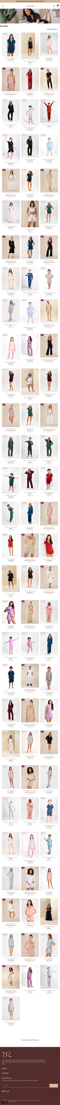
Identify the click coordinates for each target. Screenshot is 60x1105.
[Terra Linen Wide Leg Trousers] (11, 743)
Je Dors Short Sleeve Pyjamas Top (11, 58)
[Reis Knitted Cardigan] (11, 415)
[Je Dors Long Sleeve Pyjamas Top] (11, 111)
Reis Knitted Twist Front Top (49, 194)
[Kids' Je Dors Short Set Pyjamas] (30, 112)
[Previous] (12, 1)
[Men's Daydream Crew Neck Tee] (49, 79)
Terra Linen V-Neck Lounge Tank (30, 61)
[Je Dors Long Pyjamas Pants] (30, 79)
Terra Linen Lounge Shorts (11, 593)
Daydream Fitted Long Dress (11, 990)
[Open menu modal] (2, 6)
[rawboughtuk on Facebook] (3, 1091)
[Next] (48, 1)
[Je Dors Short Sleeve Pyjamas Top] (11, 44)
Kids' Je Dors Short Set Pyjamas (30, 127)
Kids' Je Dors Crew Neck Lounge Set (49, 124)
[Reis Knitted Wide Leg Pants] (11, 181)
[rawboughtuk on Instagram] (6, 1091)
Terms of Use (30, 1100)
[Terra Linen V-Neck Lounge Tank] (30, 46)
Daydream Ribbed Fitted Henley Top (30, 790)
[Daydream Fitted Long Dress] (11, 977)
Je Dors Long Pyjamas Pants (30, 159)
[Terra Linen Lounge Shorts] (30, 214)
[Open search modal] (53, 6)
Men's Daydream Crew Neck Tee (49, 324)
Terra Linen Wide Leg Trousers (49, 926)
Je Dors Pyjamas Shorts (49, 58)
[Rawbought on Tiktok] (8, 1091)
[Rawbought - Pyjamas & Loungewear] (30, 7)
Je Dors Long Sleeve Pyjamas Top (11, 124)
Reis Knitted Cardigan (11, 428)
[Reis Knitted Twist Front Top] (49, 181)
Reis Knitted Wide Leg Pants (11, 194)
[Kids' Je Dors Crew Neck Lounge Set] (49, 111)
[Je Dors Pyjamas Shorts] (49, 44)
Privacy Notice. (37, 1100)
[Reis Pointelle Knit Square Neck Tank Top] (11, 79)
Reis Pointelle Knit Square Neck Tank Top (49, 359)
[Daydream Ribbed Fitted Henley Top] (30, 777)
